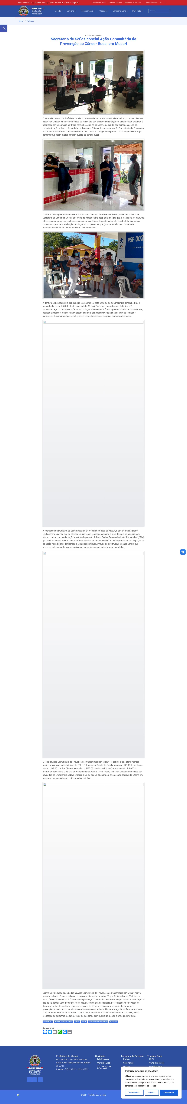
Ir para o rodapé (71, 3)
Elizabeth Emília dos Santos (63, 1021)
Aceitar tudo (168, 1093)
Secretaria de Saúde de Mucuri (98, 1021)
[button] (3, 28)
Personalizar (134, 1093)
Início (21, 21)
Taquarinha (113, 1021)
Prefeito (126, 1059)
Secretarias (128, 1063)
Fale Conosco (103, 1059)
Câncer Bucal (47, 1021)
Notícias (30, 21)
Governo (70, 11)
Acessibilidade (151, 3)
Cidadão (103, 11)
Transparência (87, 11)
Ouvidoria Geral (119, 11)
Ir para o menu (41, 3)
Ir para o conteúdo (25, 3)
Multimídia (136, 11)
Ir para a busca (56, 3)
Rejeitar (151, 1093)
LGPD (151, 1059)
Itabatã (77, 1021)
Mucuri (84, 1021)
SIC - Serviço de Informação (104, 1067)
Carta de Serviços (157, 1063)
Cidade (58, 11)
